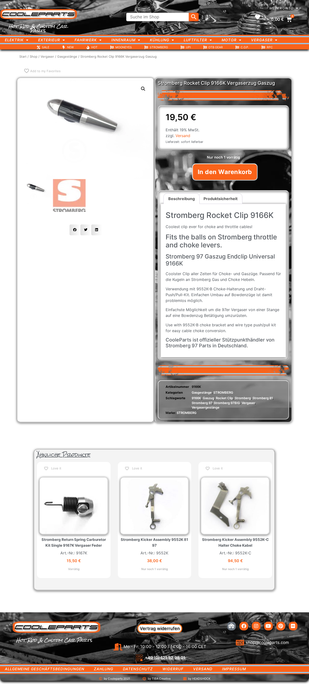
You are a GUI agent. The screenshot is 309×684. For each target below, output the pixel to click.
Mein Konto (281, 8)
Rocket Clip (224, 398)
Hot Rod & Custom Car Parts (37, 28)
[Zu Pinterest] (280, 626)
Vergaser (262, 40)
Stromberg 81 (263, 398)
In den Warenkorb (225, 171)
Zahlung (103, 669)
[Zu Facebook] (243, 626)
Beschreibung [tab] (181, 198)
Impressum (234, 669)
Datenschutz (138, 669)
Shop (33, 56)
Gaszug (208, 398)
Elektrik (14, 40)
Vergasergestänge (205, 407)
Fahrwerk (86, 40)
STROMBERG (223, 392)
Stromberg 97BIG (227, 403)
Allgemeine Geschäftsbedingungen (44, 669)
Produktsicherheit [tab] (221, 198)
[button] (143, 88)
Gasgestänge (67, 56)
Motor (229, 40)
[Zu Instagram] (256, 626)
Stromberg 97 (202, 403)
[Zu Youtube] (268, 626)
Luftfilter (195, 40)
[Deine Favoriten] (257, 17)
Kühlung (159, 40)
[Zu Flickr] (293, 626)
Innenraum (123, 40)
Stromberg (243, 398)
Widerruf (172, 669)
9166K (196, 398)
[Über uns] (231, 626)
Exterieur (49, 40)
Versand (183, 135)
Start (23, 56)
